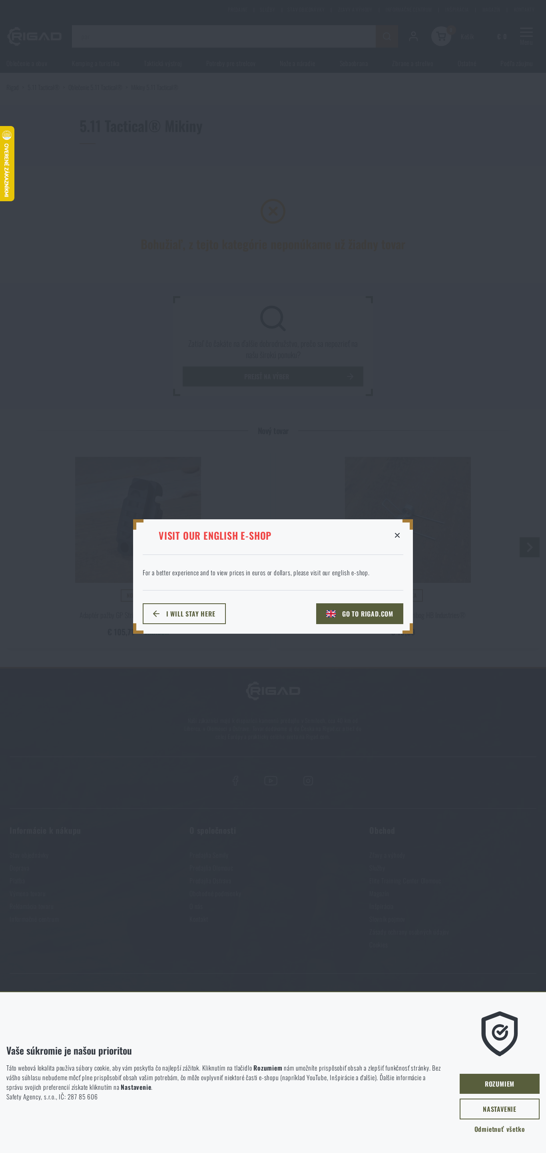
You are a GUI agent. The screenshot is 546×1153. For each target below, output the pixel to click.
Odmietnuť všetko (499, 1129)
